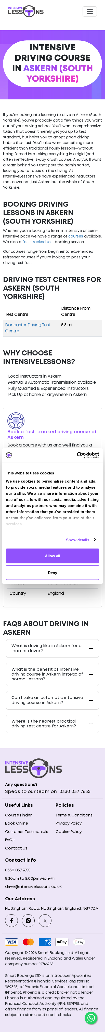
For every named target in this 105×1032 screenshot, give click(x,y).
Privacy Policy (69, 823)
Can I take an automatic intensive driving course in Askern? (47, 700)
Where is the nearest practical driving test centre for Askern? (43, 724)
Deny (52, 572)
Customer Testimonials (26, 832)
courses (75, 236)
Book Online (16, 823)
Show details (77, 539)
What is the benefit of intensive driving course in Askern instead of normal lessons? (47, 674)
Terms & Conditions (74, 815)
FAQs (10, 840)
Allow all (52, 556)
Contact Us (16, 848)
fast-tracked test (38, 242)
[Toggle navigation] (90, 11)
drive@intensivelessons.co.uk (33, 887)
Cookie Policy (69, 832)
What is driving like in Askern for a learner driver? (46, 648)
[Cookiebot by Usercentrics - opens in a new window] (77, 455)
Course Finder (18, 815)
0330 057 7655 (74, 792)
